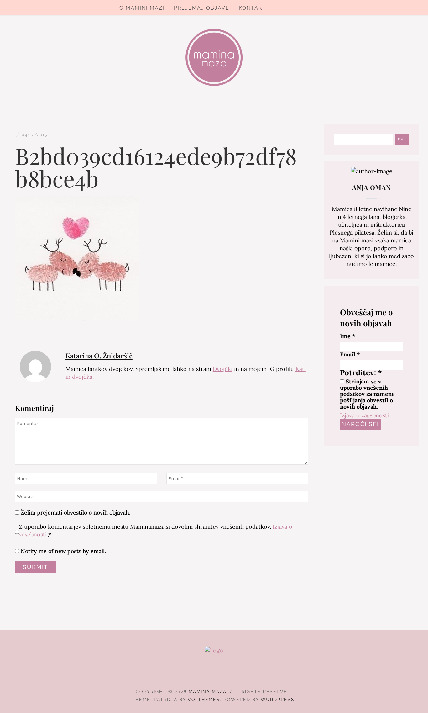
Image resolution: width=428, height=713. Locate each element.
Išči (402, 139)
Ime (347, 336)
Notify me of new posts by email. (63, 551)
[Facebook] (203, 674)
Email (350, 354)
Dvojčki (222, 368)
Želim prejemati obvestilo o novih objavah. (74, 512)
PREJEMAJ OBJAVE (201, 8)
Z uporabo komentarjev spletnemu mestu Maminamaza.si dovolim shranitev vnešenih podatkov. (155, 530)
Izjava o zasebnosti (364, 415)
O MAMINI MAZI (141, 8)
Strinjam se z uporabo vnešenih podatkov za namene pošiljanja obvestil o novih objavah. (367, 394)
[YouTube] (225, 674)
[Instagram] (214, 674)
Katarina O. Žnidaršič (99, 355)
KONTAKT (252, 8)
